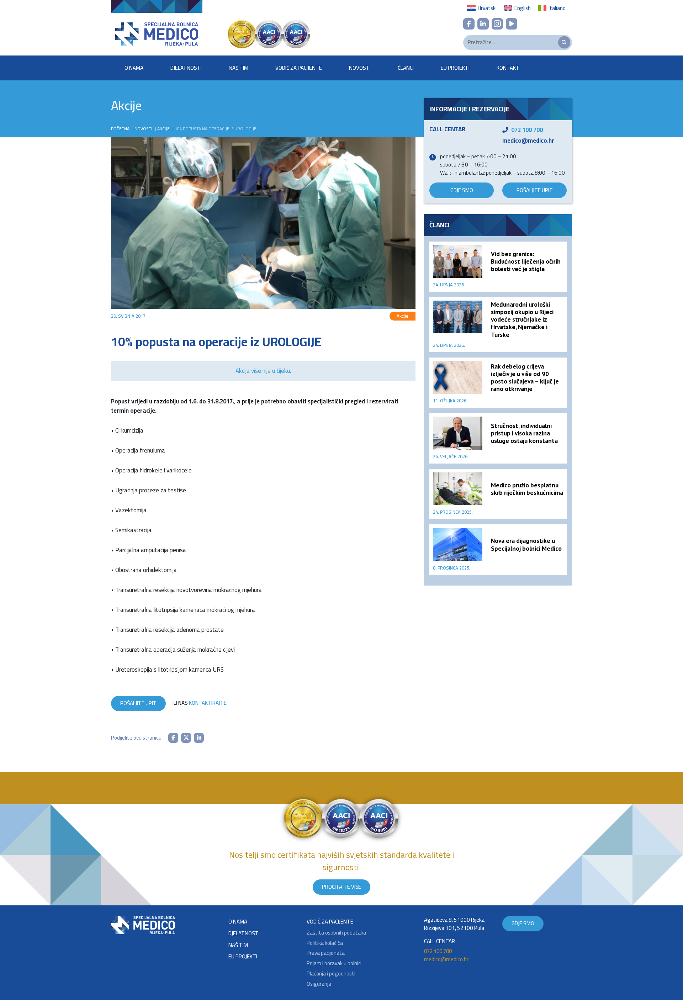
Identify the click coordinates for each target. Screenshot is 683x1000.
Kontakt (508, 68)
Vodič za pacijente (298, 68)
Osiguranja (319, 984)
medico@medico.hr (528, 140)
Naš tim (238, 68)
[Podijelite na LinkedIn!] (199, 738)
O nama (134, 68)
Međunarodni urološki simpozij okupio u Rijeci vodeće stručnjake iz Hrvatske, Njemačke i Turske (522, 319)
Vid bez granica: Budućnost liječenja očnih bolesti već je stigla (526, 261)
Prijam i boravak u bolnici (334, 963)
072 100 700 (527, 130)
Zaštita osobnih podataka (336, 933)
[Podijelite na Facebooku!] (173, 738)
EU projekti (455, 68)
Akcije (163, 129)
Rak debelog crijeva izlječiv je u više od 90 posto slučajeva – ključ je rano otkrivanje (525, 377)
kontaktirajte (208, 703)
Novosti (360, 68)
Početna (120, 129)
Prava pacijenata (326, 953)
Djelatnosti (186, 68)
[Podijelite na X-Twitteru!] (186, 738)
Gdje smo (461, 190)
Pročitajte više (341, 887)
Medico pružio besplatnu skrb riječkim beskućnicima (527, 489)
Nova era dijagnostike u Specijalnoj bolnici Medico (526, 544)
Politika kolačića (325, 943)
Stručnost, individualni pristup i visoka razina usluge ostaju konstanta (524, 433)
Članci (406, 68)
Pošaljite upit (138, 703)
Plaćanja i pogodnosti (331, 974)
